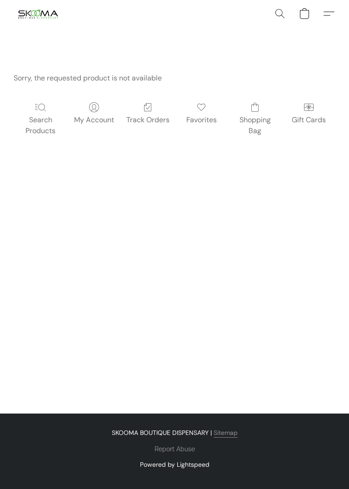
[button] (38, 14)
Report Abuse (175, 449)
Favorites (201, 120)
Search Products (40, 125)
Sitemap (226, 433)
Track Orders (148, 120)
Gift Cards (309, 120)
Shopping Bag (255, 125)
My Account (94, 120)
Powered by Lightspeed (174, 464)
